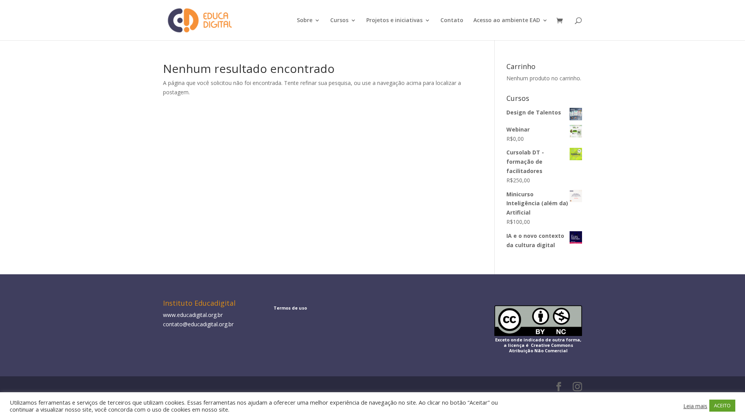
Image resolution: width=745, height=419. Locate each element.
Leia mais (695, 405)
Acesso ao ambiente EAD (506, 20)
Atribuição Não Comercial (538, 350)
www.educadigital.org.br (193, 315)
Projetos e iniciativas (394, 20)
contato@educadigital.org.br (198, 324)
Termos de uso (290, 308)
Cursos (339, 20)
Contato (451, 20)
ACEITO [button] (722, 405)
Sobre (304, 20)
